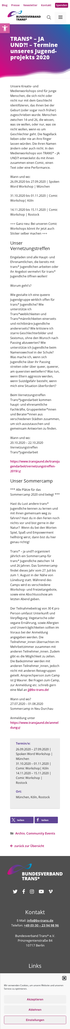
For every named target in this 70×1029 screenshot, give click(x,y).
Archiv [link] (20, 833)
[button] (64, 978)
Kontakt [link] (46, 5)
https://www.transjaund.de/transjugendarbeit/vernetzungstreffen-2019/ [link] (35, 466)
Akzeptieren (35, 999)
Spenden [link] (61, 5)
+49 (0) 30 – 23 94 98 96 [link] (41, 925)
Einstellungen (35, 1020)
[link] (5, 28)
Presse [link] (15, 5)
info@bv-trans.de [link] (40, 920)
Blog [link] (4, 5)
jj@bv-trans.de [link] (38, 690)
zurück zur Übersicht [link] (28, 846)
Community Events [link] (40, 833)
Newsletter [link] (30, 5)
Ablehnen (35, 1009)
